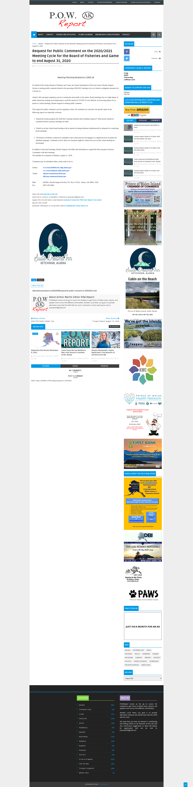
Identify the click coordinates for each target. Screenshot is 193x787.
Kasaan (155, 654)
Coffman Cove (138, 650)
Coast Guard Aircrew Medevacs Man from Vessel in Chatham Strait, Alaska (73, 352)
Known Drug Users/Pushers (141, 2)
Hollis (137, 654)
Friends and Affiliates (104, 2)
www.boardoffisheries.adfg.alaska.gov (57, 167)
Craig (149, 650)
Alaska (40, 44)
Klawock (139, 657)
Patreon (127, 92)
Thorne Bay (154, 661)
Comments (155, 120)
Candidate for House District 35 (77, 206)
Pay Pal (126, 94)
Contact (90, 2)
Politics (128, 661)
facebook (104, 366)
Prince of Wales (140, 661)
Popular (143, 120)
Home (74, 2)
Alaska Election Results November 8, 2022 (44, 351)
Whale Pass (146, 665)
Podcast (157, 2)
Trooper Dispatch (132, 665)
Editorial (128, 654)
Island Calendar (121, 2)
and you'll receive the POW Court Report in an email (82, 200)
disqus (75, 366)
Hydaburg (146, 654)
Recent (130, 120)
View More (115, 326)
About (82, 2)
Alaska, (60, 66)
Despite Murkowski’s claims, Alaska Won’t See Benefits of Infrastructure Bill (103, 352)
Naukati (148, 657)
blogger (46, 366)
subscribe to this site (50, 194)
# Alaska (40, 280)
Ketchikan (129, 657)
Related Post (38, 327)
